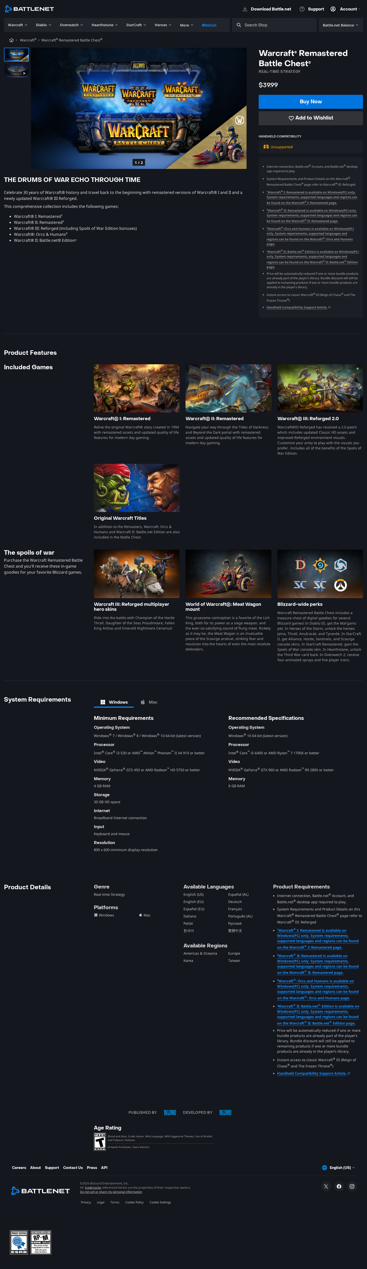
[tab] (114, 702)
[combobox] (278, 25)
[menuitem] (18, 25)
